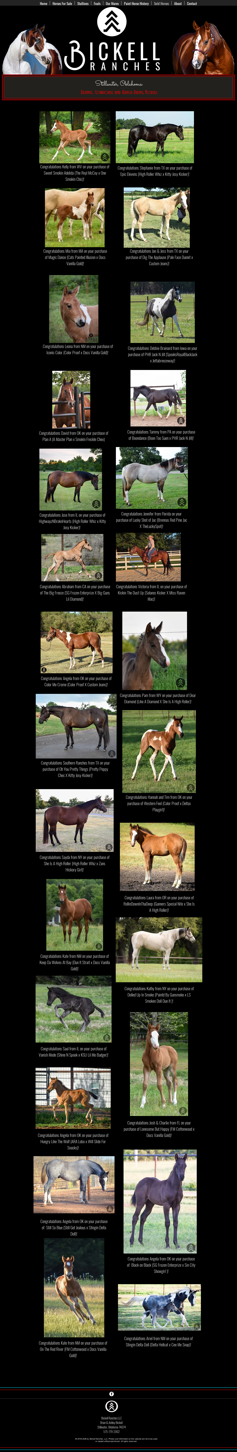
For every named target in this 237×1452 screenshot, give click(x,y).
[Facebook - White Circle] (111, 1394)
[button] (97, 3)
